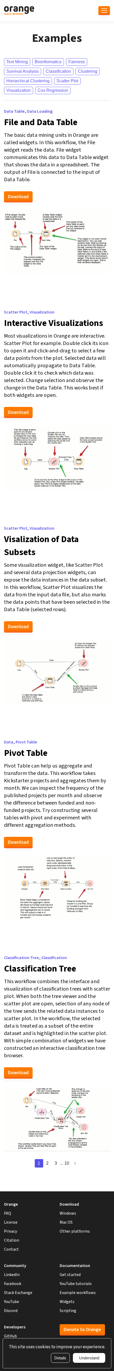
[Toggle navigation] (104, 10)
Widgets (67, 1302)
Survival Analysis (22, 71)
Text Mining (17, 62)
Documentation (75, 1266)
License (10, 1222)
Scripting (68, 1311)
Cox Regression (53, 90)
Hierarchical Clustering (28, 81)
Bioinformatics (48, 62)
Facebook (12, 1284)
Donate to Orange (82, 1329)
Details (60, 1358)
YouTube (11, 1302)
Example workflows (78, 1293)
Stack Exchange (18, 1293)
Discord (10, 1311)
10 (66, 1163)
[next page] (75, 1163)
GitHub (10, 1336)
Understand (89, 1358)
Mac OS (66, 1222)
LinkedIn (12, 1275)
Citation (11, 1240)
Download (18, 196)
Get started (70, 1275)
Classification (58, 71)
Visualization (18, 90)
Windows (68, 1213)
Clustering (87, 71)
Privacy (10, 1231)
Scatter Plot (67, 81)
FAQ (7, 1213)
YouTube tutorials (76, 1284)
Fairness (76, 62)
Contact (11, 1249)
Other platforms (75, 1231)
